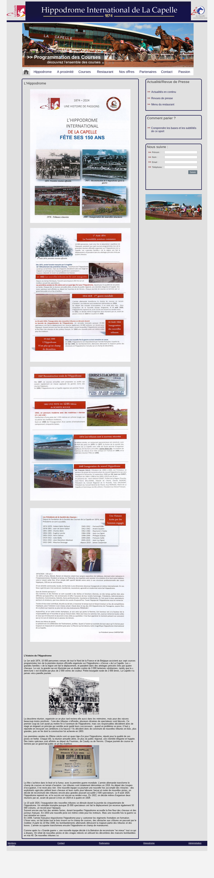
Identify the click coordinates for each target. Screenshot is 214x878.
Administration (194, 843)
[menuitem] (26, 72)
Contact (167, 72)
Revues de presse (162, 98)
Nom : (154, 157)
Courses (84, 72)
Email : (155, 162)
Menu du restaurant (162, 104)
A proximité (65, 72)
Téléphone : (157, 167)
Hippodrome (43, 72)
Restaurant (105, 72)
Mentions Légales (12, 844)
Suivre (193, 172)
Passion (184, 72)
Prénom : (156, 152)
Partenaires (147, 72)
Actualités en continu (163, 91)
